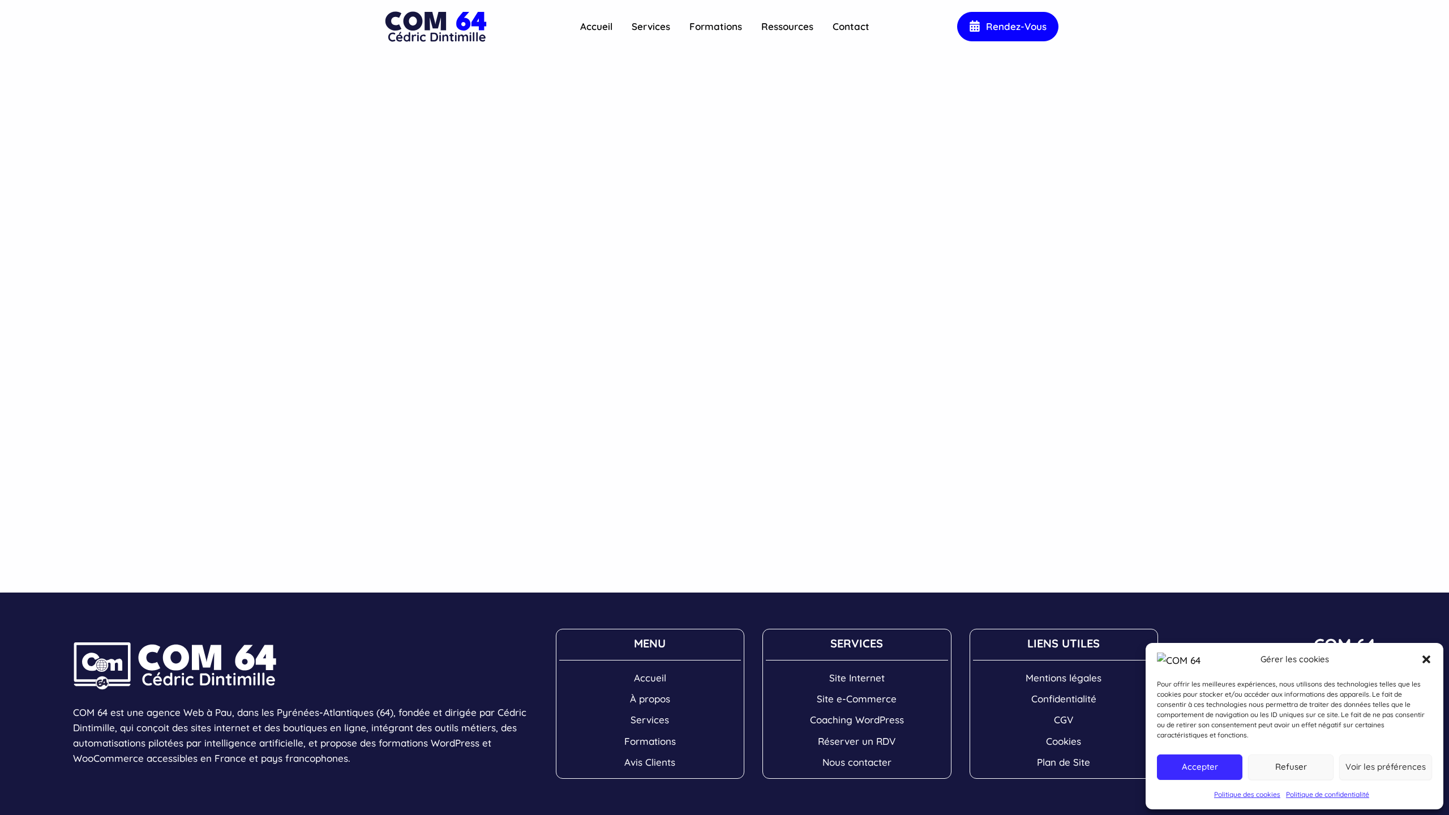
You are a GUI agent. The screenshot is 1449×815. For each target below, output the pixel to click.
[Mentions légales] (1063, 677)
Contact (851, 26)
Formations (715, 26)
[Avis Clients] (649, 762)
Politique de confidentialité (1327, 794)
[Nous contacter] (856, 762)
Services (651, 26)
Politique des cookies (1247, 794)
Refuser (1291, 766)
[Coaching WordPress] (857, 719)
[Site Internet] (857, 677)
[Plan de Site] (1063, 762)
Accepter (1200, 766)
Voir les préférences (1385, 766)
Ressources (787, 26)
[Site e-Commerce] (857, 698)
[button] (1426, 659)
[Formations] (650, 741)
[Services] (650, 719)
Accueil (596, 26)
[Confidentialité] (1063, 698)
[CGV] (1063, 719)
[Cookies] (1063, 741)
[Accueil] (650, 677)
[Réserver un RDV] (856, 741)
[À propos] (650, 698)
